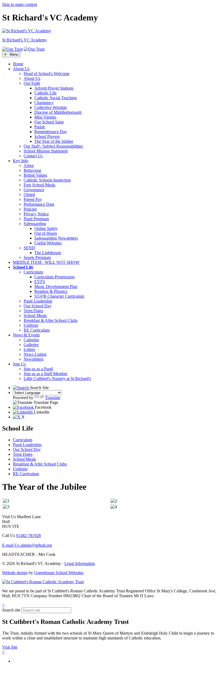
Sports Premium (37, 257)
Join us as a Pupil (38, 369)
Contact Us (33, 156)
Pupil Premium (36, 218)
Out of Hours (45, 233)
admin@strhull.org (27, 545)
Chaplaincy (44, 102)
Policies (30, 209)
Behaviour (32, 170)
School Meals (35, 315)
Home (18, 64)
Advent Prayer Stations (54, 88)
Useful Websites (48, 243)
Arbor (29, 165)
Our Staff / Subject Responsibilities (53, 146)
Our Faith (32, 83)
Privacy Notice (36, 214)
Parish (39, 127)
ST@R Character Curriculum (59, 296)
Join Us (19, 364)
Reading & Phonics (50, 291)
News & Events (26, 335)
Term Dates (33, 310)
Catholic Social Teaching (55, 97)
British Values (35, 175)
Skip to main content (19, 4)
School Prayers (47, 136)
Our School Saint (49, 122)
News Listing (35, 354)
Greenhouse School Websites (58, 572)
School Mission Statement (46, 151)
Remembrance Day (50, 131)
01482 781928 (28, 535)
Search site (11, 610)
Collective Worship (50, 107)
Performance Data (39, 204)
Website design (15, 572)
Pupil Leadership (38, 301)
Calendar (31, 339)
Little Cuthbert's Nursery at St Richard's (57, 378)
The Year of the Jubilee (53, 141)
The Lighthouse (47, 252)
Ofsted (29, 194)
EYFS (39, 281)
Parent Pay (33, 199)
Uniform (31, 325)
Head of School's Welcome (46, 73)
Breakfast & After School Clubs (51, 320)
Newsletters (33, 359)
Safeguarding (35, 223)
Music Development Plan (55, 286)
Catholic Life (45, 93)
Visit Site (9, 647)
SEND (29, 248)
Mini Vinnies (45, 117)
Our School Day (38, 306)
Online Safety (46, 228)
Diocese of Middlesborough (58, 112)
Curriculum (33, 272)
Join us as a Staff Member (45, 373)
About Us (21, 68)
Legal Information (79, 563)
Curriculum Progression (54, 277)
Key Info (20, 160)
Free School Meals (39, 185)
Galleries (31, 344)
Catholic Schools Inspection (47, 180)
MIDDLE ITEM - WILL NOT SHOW (46, 262)
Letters (29, 349)
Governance (34, 189)
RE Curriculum (37, 330)
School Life (23, 267)
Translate (52, 397)
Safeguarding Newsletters (56, 238)
